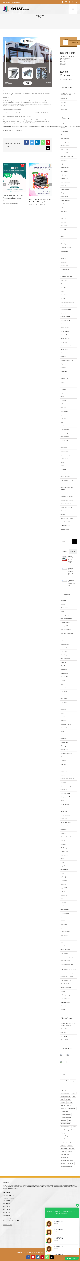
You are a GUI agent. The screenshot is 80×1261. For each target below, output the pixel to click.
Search (66, 39)
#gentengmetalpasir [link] (34, 126)
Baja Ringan (64, 178)
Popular (64, 551)
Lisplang (63, 1133)
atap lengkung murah (66, 142)
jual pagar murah (65, 316)
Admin (6, 130)
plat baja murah (65, 436)
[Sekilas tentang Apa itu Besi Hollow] (64, 556)
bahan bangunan (65, 1084)
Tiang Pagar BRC (71, 581)
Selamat (63, 514)
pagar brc (63, 389)
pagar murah (64, 393)
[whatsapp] (73, 2)
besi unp (63, 229)
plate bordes (64, 440)
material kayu (64, 375)
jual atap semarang (66, 309)
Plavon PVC (63, 64)
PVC (62, 465)
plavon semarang (65, 455)
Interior (63, 298)
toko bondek (70, 1163)
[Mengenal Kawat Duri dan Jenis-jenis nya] (64, 568)
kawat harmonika (65, 338)
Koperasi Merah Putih (67, 360)
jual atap (63, 305)
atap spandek (64, 149)
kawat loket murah (66, 345)
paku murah (64, 404)
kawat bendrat (65, 327)
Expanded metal (71, 1108)
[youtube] (33, 1257)
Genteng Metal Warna (66, 1117)
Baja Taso (63, 185)
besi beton (64, 214)
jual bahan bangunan (66, 1126)
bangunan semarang (65, 1096)
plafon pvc (64, 418)
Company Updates (66, 247)
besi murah (64, 225)
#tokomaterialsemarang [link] (53, 126)
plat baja (63, 425)
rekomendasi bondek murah (68, 493)
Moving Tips (64, 378)
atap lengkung (65, 138)
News (62, 382)
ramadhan (63, 469)
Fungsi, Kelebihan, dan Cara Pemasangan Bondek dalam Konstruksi (13, 198)
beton (62, 236)
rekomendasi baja (65, 476)
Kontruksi (63, 356)
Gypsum (63, 284)
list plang (63, 367)
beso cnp (63, 233)
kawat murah (64, 349)
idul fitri (63, 287)
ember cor (63, 258)
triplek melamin (65, 525)
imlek (62, 291)
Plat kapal (63, 1151)
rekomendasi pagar (66, 503)
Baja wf (73, 1093)
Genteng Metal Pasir (66, 1114)
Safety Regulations (66, 511)
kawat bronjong (65, 331)
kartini (74, 1126)
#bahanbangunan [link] (16, 126)
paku (62, 396)
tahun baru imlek (65, 522)
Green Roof (64, 280)
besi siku (70, 1102)
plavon (63, 444)
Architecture (64, 131)
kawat (62, 324)
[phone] (76, 2)
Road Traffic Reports (66, 507)
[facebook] (62, 2)
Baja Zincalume (65, 189)
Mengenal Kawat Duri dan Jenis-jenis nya (71, 571)
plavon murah (64, 451)
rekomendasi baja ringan (67, 480)
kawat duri (64, 335)
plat (62, 422)
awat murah (64, 160)
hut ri (69, 1120)
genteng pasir (64, 273)
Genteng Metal (65, 269)
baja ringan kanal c (66, 182)
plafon (63, 415)
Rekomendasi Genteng (67, 496)
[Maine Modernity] (70, 1057)
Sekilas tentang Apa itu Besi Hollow (71, 559)
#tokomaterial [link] (24, 126)
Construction (64, 251)
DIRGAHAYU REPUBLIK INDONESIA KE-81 (67, 57)
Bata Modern (64, 196)
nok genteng (64, 1142)
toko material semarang (66, 1166)
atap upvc (73, 1080)
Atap (62, 134)
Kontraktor (64, 353)
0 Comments (15, 203)
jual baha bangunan (65, 1123)
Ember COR (63, 60)
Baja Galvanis (65, 167)
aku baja (63, 124)
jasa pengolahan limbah (67, 302)
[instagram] (66, 2)
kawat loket (64, 342)
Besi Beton (63, 63)
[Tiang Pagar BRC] (64, 580)
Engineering (64, 265)
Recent (72, 551)
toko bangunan (64, 1157)
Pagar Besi (71, 1142)
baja (62, 164)
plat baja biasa (65, 429)
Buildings (63, 244)
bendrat (63, 204)
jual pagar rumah (65, 320)
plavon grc (64, 447)
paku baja (63, 400)
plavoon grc (64, 458)
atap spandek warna (66, 153)
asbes (62, 1080)
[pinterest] (69, 2)
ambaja (63, 127)
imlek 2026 (64, 295)
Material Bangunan (65, 1136)
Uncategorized (65, 529)
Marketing (64, 371)
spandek (70, 1151)
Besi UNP (62, 61)
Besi (62, 1099)
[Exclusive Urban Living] (63, 1064)
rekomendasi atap (65, 473)
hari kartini (63, 1120)
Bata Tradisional (65, 200)
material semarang (65, 1139)
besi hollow (64, 222)
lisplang (63, 364)
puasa (62, 462)
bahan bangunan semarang (67, 1087)
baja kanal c (64, 171)
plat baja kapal (65, 433)
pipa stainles (64, 411)
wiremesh (63, 533)
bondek (63, 240)
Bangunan (19, 130)
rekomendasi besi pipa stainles (67, 488)
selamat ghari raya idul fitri (68, 518)
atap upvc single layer (67, 156)
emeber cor (64, 262)
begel (74, 1096)
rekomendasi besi (65, 484)
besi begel (64, 211)
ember (62, 255)
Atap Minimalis (65, 145)
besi (62, 207)
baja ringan (64, 174)
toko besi (63, 1163)
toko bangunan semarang (67, 1160)
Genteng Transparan (66, 276)
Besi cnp (63, 1102)
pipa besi (63, 407)
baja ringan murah (65, 1093)
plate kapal (71, 1148)
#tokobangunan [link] (7, 126)
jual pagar (63, 313)
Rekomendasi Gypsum (67, 500)
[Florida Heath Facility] (63, 1057)
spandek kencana (65, 1154)
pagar (62, 385)
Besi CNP (63, 218)
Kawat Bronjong (65, 1130)
